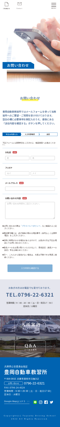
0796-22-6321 (34, 383)
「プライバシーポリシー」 (31, 226)
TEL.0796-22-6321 (30, 294)
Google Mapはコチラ (15, 401)
